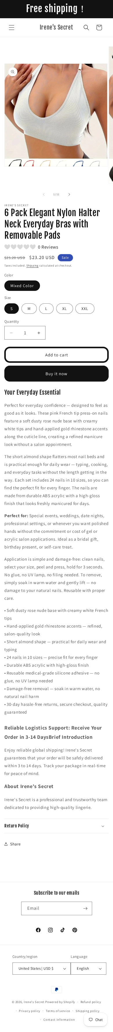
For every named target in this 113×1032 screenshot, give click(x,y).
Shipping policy (88, 1011)
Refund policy (91, 1002)
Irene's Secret (34, 1002)
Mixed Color (22, 285)
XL (64, 308)
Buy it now (56, 373)
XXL (84, 308)
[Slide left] (43, 194)
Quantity (11, 321)
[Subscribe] (85, 908)
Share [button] (15, 844)
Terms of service (58, 1011)
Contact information (59, 1020)
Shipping (32, 265)
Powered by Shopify (60, 1002)
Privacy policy (29, 1011)
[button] (11, 27)
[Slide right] (69, 194)
